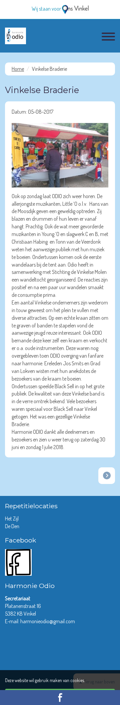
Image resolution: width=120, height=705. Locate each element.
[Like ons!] (18, 561)
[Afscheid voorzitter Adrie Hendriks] (106, 475)
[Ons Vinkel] (75, 8)
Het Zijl (12, 518)
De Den (12, 526)
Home (18, 68)
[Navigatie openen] (108, 38)
